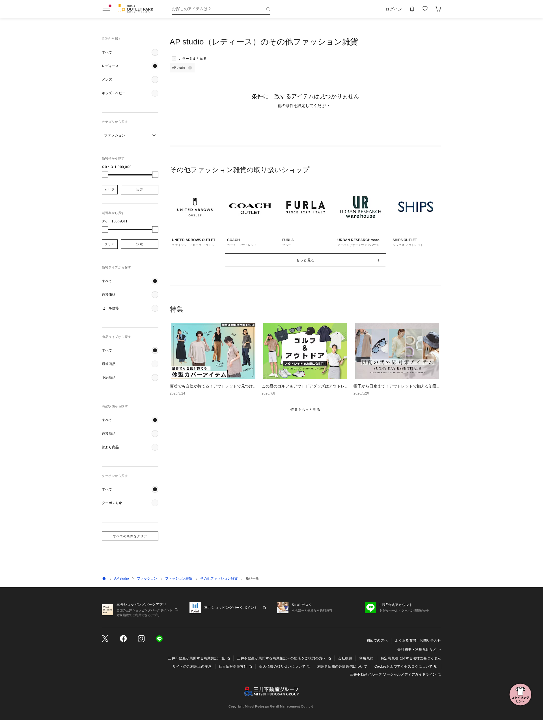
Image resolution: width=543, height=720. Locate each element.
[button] (130, 52)
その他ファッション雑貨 (219, 578)
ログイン (393, 9)
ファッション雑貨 (178, 578)
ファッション (147, 578)
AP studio (121, 578)
